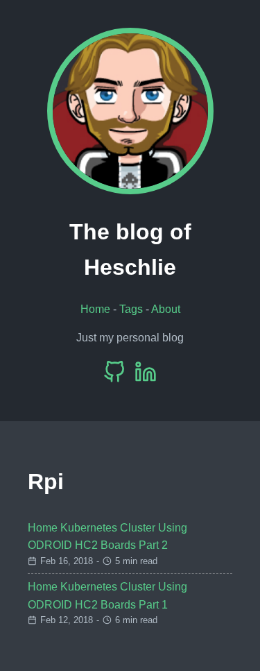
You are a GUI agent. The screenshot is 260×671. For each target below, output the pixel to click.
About (165, 309)
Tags (131, 309)
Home (95, 309)
